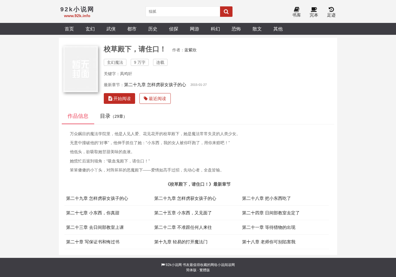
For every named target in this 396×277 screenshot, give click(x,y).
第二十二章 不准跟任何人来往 (183, 227)
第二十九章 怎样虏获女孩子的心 (155, 84)
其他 (278, 28)
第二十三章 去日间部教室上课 (95, 227)
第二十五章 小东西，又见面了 (183, 212)
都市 (132, 28)
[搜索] (226, 11)
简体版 (191, 270)
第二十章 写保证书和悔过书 (92, 241)
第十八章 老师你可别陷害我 (268, 241)
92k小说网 (174, 265)
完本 (314, 14)
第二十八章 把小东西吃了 (266, 198)
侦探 (173, 28)
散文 (257, 28)
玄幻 (90, 28)
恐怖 (236, 28)
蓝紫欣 (190, 50)
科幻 (215, 28)
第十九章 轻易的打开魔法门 (181, 241)
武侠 (111, 28)
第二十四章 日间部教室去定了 (271, 212)
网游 (194, 28)
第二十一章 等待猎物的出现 (268, 227)
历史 (152, 28)
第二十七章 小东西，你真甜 (92, 212)
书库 (296, 14)
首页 (69, 28)
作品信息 (78, 116)
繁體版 (204, 270)
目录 (113, 116)
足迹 (331, 14)
